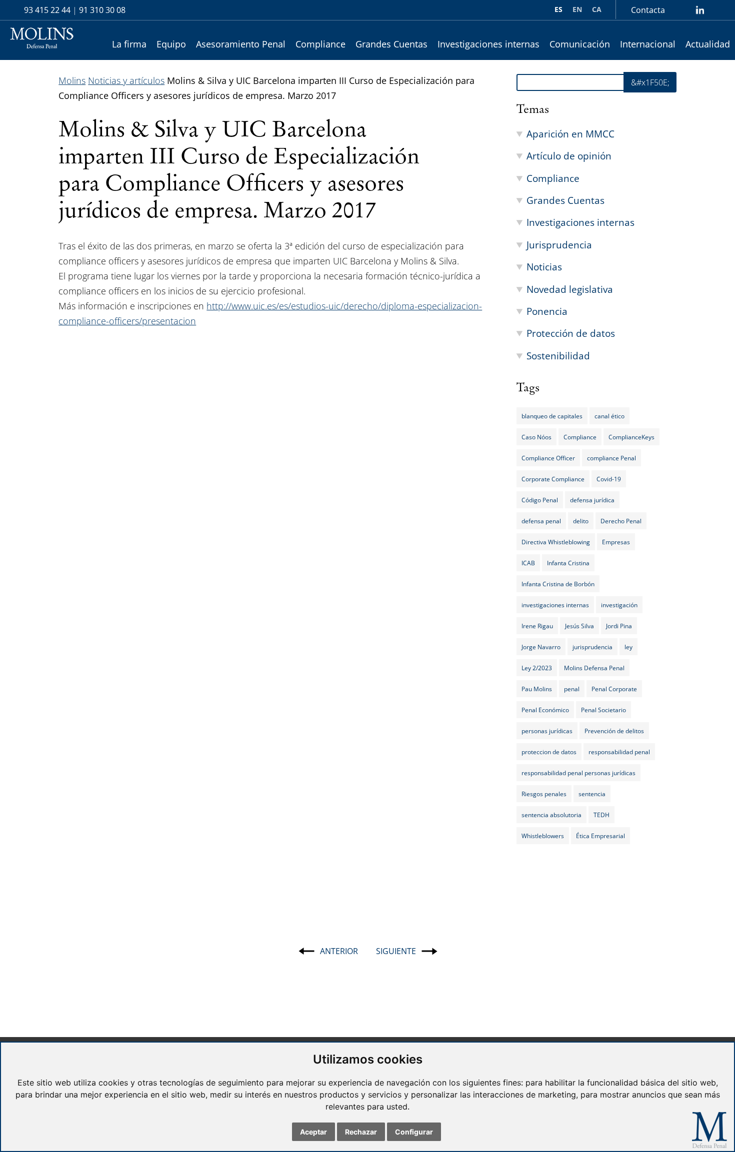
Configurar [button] (414, 1132)
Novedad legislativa (569, 289)
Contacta (648, 9)
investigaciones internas (555, 605)
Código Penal (540, 500)
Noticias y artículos (126, 80)
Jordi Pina (619, 626)
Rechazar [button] (361, 1132)
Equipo (171, 44)
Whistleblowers (543, 836)
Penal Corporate (614, 689)
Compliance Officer (548, 458)
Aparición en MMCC (570, 133)
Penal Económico (545, 710)
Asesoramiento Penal (241, 44)
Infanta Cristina (568, 563)
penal (572, 689)
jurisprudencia (592, 647)
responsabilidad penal (619, 752)
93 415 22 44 (47, 9)
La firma (129, 44)
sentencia (592, 794)
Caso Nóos (537, 437)
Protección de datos (570, 333)
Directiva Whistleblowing (556, 542)
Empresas (616, 542)
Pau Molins (537, 689)
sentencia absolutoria (552, 815)
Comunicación (580, 44)
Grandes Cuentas (392, 44)
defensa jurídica (592, 500)
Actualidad (708, 44)
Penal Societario (603, 710)
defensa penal (541, 521)
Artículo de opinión (569, 155)
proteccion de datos (549, 752)
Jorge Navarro (541, 647)
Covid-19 (608, 479)
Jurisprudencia (559, 244)
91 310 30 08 (102, 9)
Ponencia (547, 311)
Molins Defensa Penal (594, 668)
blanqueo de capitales (552, 416)
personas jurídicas (547, 731)
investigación (619, 605)
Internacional (648, 44)
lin (700, 9)
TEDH (602, 815)
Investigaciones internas (489, 44)
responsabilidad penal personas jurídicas (579, 773)
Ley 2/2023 (537, 668)
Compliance (321, 44)
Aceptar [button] (313, 1132)
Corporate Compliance (553, 479)
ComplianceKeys (631, 437)
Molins (72, 80)
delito (580, 521)
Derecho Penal (621, 521)
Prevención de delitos (614, 731)
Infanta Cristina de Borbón (558, 584)
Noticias (544, 266)
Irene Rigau (537, 626)
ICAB (528, 563)
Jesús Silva (579, 626)
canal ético (609, 416)
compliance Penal (611, 458)
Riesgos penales (544, 794)
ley (628, 647)
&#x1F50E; (650, 82)
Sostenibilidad (558, 355)
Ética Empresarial (600, 836)
